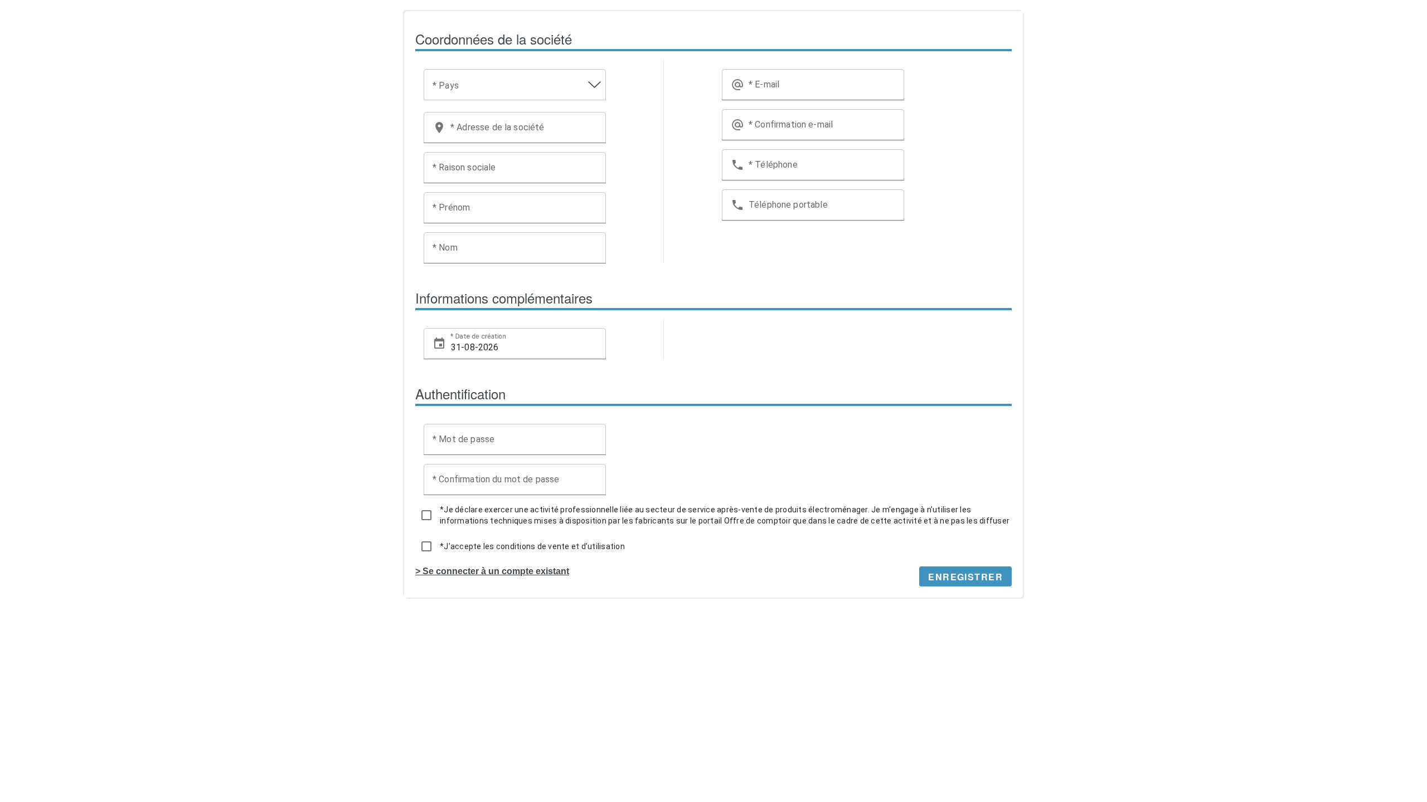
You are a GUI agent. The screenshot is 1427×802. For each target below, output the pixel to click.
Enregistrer (965, 576)
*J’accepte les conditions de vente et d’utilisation (532, 546)
